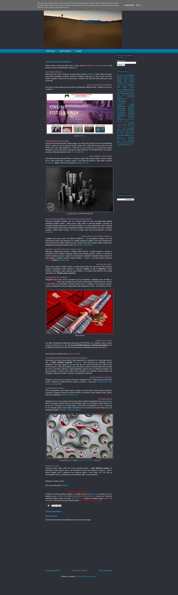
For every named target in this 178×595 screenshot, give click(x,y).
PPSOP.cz (82, 136)
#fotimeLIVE (120, 75)
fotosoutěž (131, 116)
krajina (127, 121)
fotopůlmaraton (121, 116)
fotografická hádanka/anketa (125, 97)
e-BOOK (122, 92)
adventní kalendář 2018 (125, 80)
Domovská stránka (79, 571)
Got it (138, 5)
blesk (126, 85)
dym (118, 91)
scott (118, 141)
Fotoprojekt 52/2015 (125, 105)
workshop (131, 143)
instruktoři (120, 119)
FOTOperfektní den (125, 103)
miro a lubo (121, 129)
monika (130, 129)
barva (128, 83)
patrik (127, 135)
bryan (131, 85)
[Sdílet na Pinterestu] (60, 506)
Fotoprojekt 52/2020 (125, 114)
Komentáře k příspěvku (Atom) (86, 576)
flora (126, 92)
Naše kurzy (50, 51)
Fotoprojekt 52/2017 (125, 108)
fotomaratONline (122, 101)
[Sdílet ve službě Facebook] (58, 506)
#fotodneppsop (129, 75)
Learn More (129, 5)
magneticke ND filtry (122, 127)
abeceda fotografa (122, 76)
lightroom (119, 125)
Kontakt (78, 51)
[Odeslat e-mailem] (53, 506)
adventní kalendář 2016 (125, 77)
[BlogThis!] (54, 506)
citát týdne (122, 87)
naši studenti (121, 131)
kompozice (120, 121)
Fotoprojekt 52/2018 (125, 110)
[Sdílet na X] (56, 506)
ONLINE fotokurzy (77, 498)
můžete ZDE (64, 260)
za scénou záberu (123, 144)
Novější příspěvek (52, 571)
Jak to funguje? (65, 51)
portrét (132, 135)
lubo (125, 125)
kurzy (131, 123)
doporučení (128, 89)
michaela (131, 127)
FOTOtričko (131, 117)
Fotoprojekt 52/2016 (125, 106)
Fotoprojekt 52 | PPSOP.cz (86, 460)
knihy (132, 119)
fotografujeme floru (125, 100)
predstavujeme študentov (125, 138)
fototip (119, 117)
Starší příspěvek (105, 571)
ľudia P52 (130, 125)
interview (127, 119)
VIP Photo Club (122, 143)
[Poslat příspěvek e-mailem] (48, 505)
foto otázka (124, 93)
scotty (124, 141)
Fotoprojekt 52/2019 (125, 112)
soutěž (131, 141)
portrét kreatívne (125, 137)
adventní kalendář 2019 (125, 82)
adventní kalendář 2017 (125, 79)
